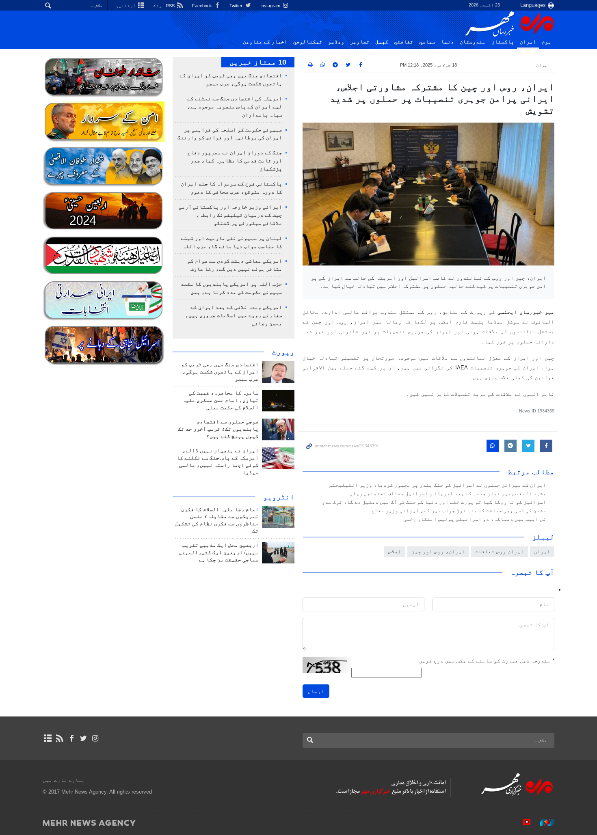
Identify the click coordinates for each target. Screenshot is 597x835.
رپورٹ (283, 352)
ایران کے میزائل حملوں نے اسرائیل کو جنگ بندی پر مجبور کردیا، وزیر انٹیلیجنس (437, 485)
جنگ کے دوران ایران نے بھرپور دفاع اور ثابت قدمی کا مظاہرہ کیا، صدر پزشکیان (234, 161)
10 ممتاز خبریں (257, 62)
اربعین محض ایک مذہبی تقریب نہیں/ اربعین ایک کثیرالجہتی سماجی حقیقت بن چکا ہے (219, 552)
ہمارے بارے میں (64, 780)
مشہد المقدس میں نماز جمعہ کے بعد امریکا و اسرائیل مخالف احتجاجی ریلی (448, 493)
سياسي (427, 42)
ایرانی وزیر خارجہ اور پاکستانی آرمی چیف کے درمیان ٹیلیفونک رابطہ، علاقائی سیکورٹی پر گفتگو (230, 215)
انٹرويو (278, 497)
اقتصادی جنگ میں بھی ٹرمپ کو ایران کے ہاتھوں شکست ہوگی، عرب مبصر (220, 372)
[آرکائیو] (48, 738)
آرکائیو (126, 5)
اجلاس (394, 551)
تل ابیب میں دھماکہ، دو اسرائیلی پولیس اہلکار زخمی (474, 519)
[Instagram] (95, 738)
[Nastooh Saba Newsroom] (543, 822)
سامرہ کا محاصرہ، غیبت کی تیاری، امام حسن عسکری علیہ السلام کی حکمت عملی (220, 400)
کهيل (381, 42)
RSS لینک (164, 5)
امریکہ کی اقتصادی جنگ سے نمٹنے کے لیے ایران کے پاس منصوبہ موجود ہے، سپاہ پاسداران (234, 107)
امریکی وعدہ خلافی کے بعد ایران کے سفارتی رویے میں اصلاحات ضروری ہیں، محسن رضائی (233, 315)
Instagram (270, 5)
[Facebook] (71, 738)
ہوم (547, 42)
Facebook (202, 5)
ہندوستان (473, 42)
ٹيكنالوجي (307, 42)
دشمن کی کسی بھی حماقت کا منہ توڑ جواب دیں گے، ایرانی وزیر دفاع (458, 511)
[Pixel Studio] (522, 822)
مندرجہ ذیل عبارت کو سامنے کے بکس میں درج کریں (486, 661)
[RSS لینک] (59, 738)
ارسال (316, 691)
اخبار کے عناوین (265, 42)
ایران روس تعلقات (499, 551)
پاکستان (502, 42)
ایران (528, 42)
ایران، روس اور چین (438, 551)
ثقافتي (403, 42)
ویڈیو (336, 42)
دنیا (447, 42)
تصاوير (360, 42)
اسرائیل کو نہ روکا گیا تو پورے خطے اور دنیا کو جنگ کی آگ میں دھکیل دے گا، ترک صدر (434, 502)
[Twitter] (83, 738)
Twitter (236, 5)
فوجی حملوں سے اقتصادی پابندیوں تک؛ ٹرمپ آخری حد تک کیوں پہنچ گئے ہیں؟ (218, 429)
